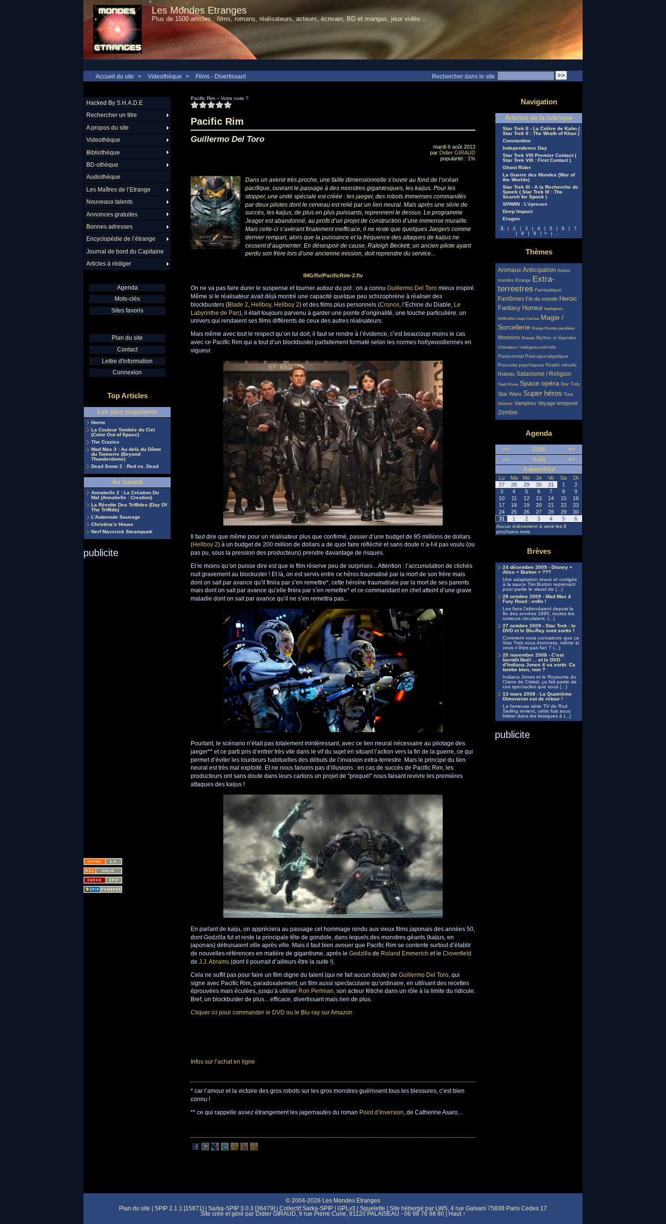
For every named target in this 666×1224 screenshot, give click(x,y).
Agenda (127, 287)
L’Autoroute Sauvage (115, 517)
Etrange (523, 280)
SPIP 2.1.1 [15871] (179, 1208)
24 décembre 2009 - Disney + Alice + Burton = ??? (537, 570)
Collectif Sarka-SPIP (306, 1208)
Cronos (389, 304)
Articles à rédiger (108, 263)
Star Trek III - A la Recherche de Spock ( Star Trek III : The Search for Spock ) (540, 192)
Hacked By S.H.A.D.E (114, 102)
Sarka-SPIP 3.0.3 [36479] (241, 1208)
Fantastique (548, 289)
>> (571, 449)
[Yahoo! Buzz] (244, 1148)
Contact (127, 349)
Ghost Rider (517, 167)
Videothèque (165, 76)
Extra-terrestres (526, 283)
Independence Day (525, 148)
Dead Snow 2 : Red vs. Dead (124, 466)
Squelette (372, 1208)
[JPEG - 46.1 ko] (333, 916)
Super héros (542, 393)
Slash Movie (508, 384)
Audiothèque (103, 177)
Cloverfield (457, 953)
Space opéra (539, 383)
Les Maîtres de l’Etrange (118, 189)
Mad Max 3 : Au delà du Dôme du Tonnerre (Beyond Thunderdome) (126, 454)
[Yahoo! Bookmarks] (234, 1148)
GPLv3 (346, 1208)
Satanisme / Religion (543, 373)
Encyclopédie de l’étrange (121, 238)
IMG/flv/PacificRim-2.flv (333, 275)
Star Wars (510, 394)
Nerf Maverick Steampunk (122, 531)
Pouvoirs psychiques (521, 365)
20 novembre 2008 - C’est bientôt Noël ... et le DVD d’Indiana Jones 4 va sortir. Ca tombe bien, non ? (539, 662)
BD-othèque (102, 164)
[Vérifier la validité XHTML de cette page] (102, 861)
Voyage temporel (557, 403)
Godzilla (360, 953)
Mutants (528, 338)
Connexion (127, 372)
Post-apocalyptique (546, 356)
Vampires (525, 403)
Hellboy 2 (286, 304)
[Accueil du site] (117, 30)
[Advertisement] (122, 705)
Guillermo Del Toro (412, 288)
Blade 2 (238, 304)
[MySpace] (215, 1148)
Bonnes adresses (109, 226)
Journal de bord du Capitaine (125, 251)
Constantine (517, 140)
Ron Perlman (315, 991)
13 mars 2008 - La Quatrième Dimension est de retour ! (537, 696)
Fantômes (511, 298)
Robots (506, 374)
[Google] (205, 1148)
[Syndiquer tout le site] (102, 870)
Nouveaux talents (109, 201)
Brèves (539, 551)
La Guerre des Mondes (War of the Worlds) (539, 177)
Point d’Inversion (381, 1112)
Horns (98, 422)
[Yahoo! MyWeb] (254, 1148)
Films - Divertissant (221, 76)
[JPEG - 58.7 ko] (333, 730)
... (557, 233)
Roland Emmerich (405, 953)
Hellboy (261, 304)
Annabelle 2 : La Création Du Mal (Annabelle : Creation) (125, 495)
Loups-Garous (527, 318)
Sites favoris (127, 310)
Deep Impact (517, 211)
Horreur (532, 308)
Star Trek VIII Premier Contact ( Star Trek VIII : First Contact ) (539, 158)
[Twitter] (225, 1148)
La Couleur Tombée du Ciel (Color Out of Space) (123, 432)
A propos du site (107, 127)
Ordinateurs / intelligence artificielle (527, 347)
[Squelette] (102, 880)
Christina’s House (112, 524)
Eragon (511, 218)
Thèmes (539, 252)
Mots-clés (127, 298)
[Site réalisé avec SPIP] (102, 889)
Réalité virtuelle (561, 365)
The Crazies (105, 442)
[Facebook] (195, 1148)
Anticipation (539, 270)
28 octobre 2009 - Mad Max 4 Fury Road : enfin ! (537, 599)
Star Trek (570, 384)
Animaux (510, 270)
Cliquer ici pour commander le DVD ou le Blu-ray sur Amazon (272, 1012)
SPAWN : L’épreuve (525, 204)
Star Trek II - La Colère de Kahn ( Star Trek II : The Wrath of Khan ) (541, 131)
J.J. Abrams (214, 961)
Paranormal (511, 356)
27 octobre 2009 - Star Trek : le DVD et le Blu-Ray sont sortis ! (539, 628)
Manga (537, 328)
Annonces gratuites (111, 214)
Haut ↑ (457, 1213)
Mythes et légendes (556, 337)
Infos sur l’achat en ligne (223, 1061)
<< (506, 449)
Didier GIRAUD (457, 152)
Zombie (508, 412)
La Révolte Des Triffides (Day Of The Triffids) (129, 507)
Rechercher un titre (111, 115)
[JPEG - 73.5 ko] (333, 523)
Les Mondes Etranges (199, 10)
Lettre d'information (127, 361)
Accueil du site (115, 76)
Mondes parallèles (560, 328)
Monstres (509, 337)
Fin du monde (542, 299)
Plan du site (127, 337)
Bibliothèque (103, 152)
